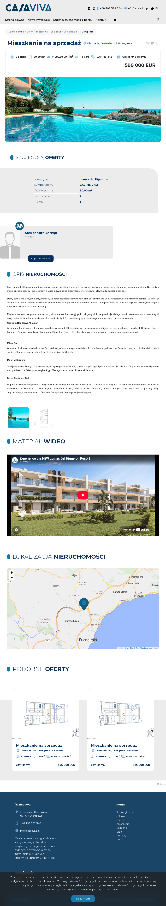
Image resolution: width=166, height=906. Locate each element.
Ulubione (121, 827)
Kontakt (101, 19)
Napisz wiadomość (40, 258)
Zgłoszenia (122, 824)
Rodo (119, 839)
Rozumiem (83, 898)
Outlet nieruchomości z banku (72, 19)
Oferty (120, 820)
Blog (119, 831)
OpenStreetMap (142, 648)
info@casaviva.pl (30, 830)
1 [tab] (158, 784)
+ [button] (12, 572)
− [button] (12, 577)
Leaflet (120, 648)
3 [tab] (164, 784)
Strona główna (14, 19)
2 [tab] (161, 784)
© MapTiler (129, 648)
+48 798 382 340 (30, 823)
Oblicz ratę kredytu (134, 56)
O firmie (121, 816)
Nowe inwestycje (39, 19)
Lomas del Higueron (94, 179)
